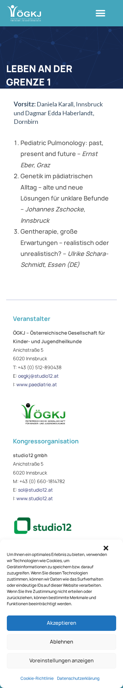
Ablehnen (61, 641)
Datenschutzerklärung (78, 678)
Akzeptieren (61, 622)
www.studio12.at (34, 498)
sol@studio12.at (35, 489)
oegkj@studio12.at (38, 376)
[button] (105, 548)
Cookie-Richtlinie (37, 678)
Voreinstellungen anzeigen (61, 660)
